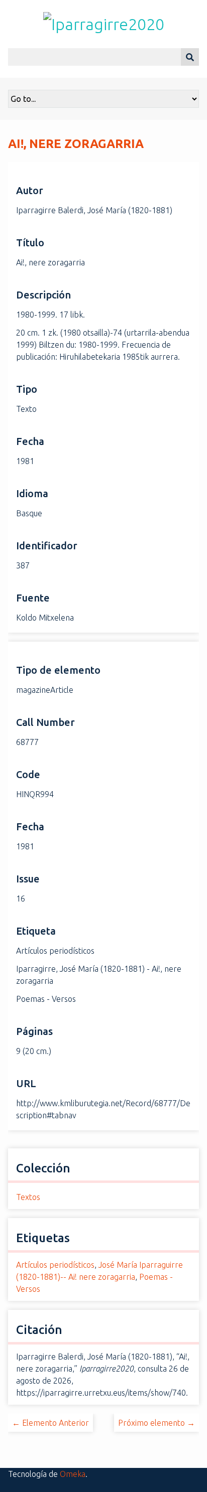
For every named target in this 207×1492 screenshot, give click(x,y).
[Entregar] (190, 57)
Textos (28, 1197)
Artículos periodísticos (55, 1264)
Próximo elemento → (156, 1422)
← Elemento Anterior (50, 1422)
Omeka (72, 1473)
